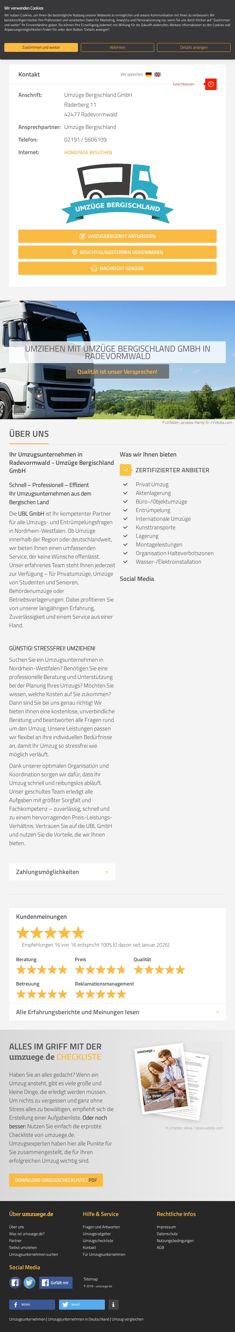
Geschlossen (184, 84)
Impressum (166, 1227)
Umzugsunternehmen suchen (33, 1254)
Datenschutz (167, 1234)
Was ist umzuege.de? (26, 1234)
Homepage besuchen (88, 152)
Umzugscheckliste (98, 1240)
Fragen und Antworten (101, 1227)
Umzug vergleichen (127, 1319)
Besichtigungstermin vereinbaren (121, 252)
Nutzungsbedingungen (175, 1240)
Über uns (16, 1227)
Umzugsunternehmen (27, 1319)
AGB (160, 1247)
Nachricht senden (121, 268)
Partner (15, 1240)
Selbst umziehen (23, 1247)
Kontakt (89, 1247)
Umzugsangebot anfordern (121, 236)
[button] (32, 1305)
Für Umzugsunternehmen (104, 1254)
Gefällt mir (59, 1283)
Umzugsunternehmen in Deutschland (78, 1319)
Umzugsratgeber (97, 1234)
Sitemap (91, 1279)
